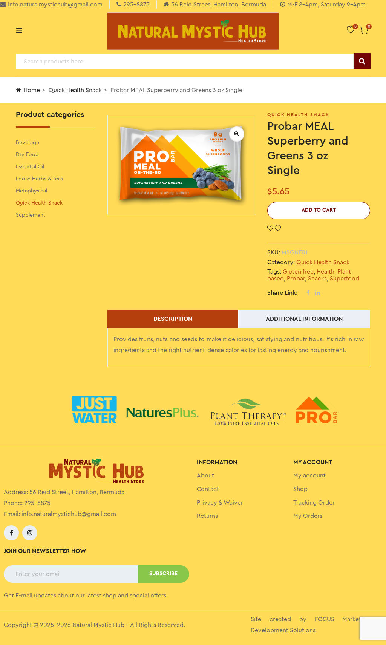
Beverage (27, 142)
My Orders (307, 516)
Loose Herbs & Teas (39, 179)
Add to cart (319, 210)
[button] (364, 30)
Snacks (317, 279)
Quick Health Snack (75, 90)
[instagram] (29, 532)
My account (309, 476)
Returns (207, 516)
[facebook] (11, 532)
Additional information (304, 319)
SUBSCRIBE (163, 573)
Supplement (30, 215)
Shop (300, 489)
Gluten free (298, 272)
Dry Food (27, 154)
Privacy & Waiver (220, 503)
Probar (296, 279)
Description (172, 319)
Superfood (344, 279)
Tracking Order (314, 503)
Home (31, 90)
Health (325, 272)
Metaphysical (31, 191)
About (205, 476)
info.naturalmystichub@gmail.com (68, 514)
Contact (208, 489)
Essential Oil (30, 166)
